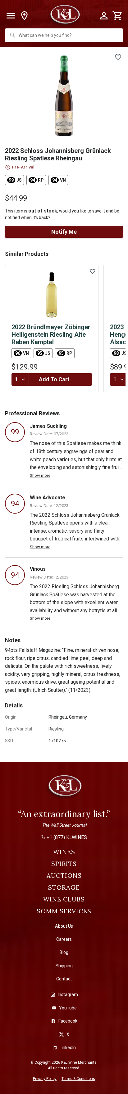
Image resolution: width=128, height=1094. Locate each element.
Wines (64, 852)
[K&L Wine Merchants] (64, 788)
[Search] (13, 35)
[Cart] (117, 16)
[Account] (103, 16)
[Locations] (24, 16)
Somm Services (64, 911)
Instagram (68, 994)
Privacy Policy (45, 1079)
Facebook (67, 1020)
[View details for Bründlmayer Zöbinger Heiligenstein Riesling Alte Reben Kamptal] (51, 294)
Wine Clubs (64, 899)
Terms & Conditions (78, 1079)
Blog (64, 952)
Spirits (64, 864)
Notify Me (64, 231)
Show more (40, 475)
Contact (64, 978)
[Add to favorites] (118, 57)
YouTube (68, 1007)
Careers (64, 939)
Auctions (64, 875)
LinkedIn (68, 1047)
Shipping (64, 965)
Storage (64, 887)
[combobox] (64, 35)
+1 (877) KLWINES (67, 837)
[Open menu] (10, 16)
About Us (64, 926)
